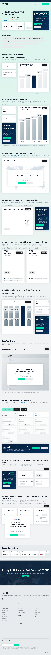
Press (35, 616)
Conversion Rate (23, 473)
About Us (36, 606)
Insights (22, 4)
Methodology (20, 606)
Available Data (20, 608)
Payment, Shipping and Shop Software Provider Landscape (13, 46)
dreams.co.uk (22, 402)
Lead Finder (4, 618)
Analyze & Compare (5, 608)
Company (34, 4)
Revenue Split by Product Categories (35, 38)
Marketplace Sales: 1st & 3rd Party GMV (29, 41)
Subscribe (16, 644)
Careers (36, 610)
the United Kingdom (15, 155)
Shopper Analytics (5, 622)
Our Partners (37, 608)
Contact (36, 614)
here (37, 93)
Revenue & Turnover (6, 38)
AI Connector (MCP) (5, 633)
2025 (46, 348)
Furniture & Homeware (6, 20)
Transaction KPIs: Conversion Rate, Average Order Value (26, 43)
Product (16, 4)
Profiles (3, 606)
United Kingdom (17, 19)
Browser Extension (5, 630)
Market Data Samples (21, 612)
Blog (19, 618)
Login (40, 0)
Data (10, 4)
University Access (46, 0)
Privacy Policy (38, 652)
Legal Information (32, 652)
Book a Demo (46, 4)
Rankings (3, 612)
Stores (23, 409)
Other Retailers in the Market (8, 43)
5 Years (27, 301)
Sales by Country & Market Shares (19, 38)
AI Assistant (3, 614)
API (2, 626)
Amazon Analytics (4, 620)
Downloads (3, 628)
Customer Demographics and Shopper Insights (11, 41)
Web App (3, 624)
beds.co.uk (18, 252)
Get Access (37, 27)
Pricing (40, 4)
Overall (44, 64)
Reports (19, 620)
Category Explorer (5, 616)
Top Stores (41, 41)
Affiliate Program (37, 612)
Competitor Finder (5, 610)
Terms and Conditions (45, 652)
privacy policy (9, 648)
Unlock (29, 27)
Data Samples (20, 610)
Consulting (28, 4)
